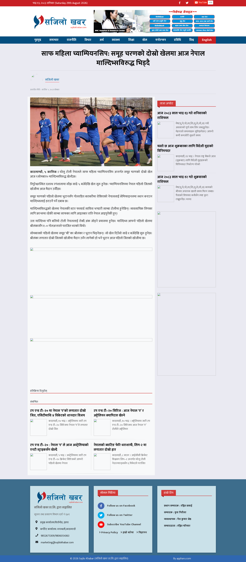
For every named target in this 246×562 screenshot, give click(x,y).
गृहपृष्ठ (37, 39)
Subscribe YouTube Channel (124, 524)
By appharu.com (182, 558)
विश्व (191, 39)
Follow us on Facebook (121, 505)
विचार (88, 39)
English (207, 39)
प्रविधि (177, 39)
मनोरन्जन (160, 39)
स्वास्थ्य (116, 39)
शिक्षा (131, 39)
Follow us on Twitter (119, 515)
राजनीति (71, 39)
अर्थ (102, 39)
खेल (144, 39)
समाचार (53, 39)
